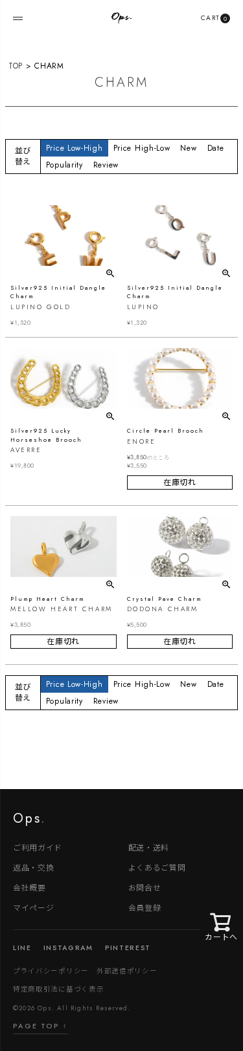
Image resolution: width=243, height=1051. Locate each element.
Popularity (64, 165)
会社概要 (29, 887)
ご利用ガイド (37, 846)
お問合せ (144, 887)
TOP (15, 66)
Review (106, 165)
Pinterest (128, 948)
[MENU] (18, 18)
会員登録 (144, 907)
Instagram (68, 948)
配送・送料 (149, 846)
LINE (22, 948)
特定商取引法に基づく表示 (58, 988)
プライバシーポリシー (51, 970)
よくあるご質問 (157, 866)
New (188, 148)
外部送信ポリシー (127, 970)
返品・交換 (33, 866)
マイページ (33, 907)
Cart (214, 18)
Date (215, 148)
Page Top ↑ (40, 1026)
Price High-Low (141, 148)
